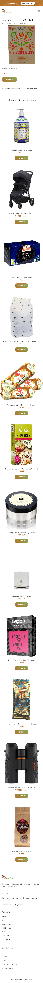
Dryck (4, 917)
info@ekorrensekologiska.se (12, 905)
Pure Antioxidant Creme (21, 596)
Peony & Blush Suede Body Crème (21, 533)
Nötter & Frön (6, 932)
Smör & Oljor (6, 936)
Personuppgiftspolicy (9, 964)
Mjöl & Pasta (6, 928)
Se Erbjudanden (28, 3)
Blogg (4, 953)
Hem (3, 23)
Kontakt (4, 957)
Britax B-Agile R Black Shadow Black (21, 214)
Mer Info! (9, 79)
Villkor (4, 960)
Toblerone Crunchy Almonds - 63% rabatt (21, 724)
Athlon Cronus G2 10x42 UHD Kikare (21, 788)
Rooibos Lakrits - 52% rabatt (22, 278)
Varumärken (6, 939)
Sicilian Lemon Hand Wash (21, 150)
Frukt (3, 920)
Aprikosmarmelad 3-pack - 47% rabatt (21, 405)
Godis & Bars (6, 924)
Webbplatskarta (7, 968)
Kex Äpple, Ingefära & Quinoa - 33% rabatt (21, 469)
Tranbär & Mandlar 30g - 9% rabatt (21, 660)
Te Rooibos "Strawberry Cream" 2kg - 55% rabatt (21, 341)
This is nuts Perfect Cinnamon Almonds (21, 851)
